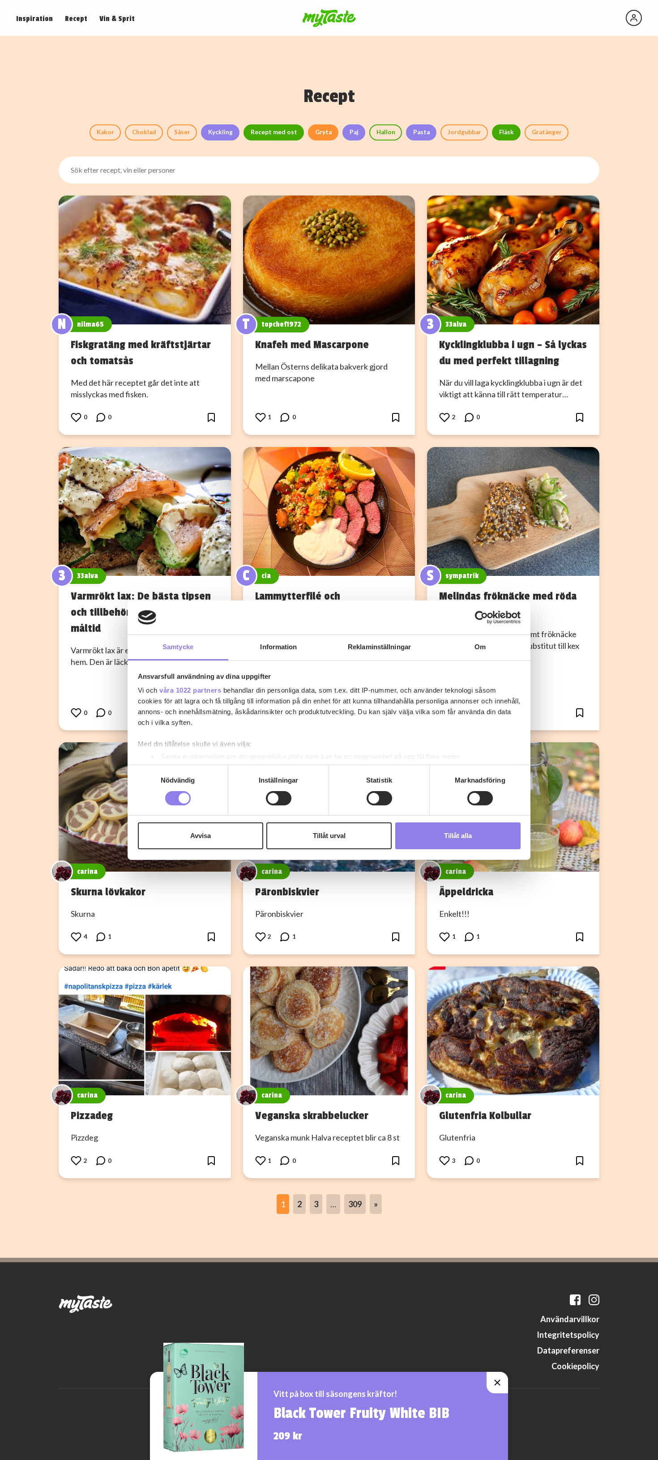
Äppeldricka (466, 891)
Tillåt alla (458, 835)
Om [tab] (480, 647)
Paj (354, 132)
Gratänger (547, 132)
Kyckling (220, 132)
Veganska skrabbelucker (311, 1115)
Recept (76, 18)
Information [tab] (278, 647)
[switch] (278, 798)
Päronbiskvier (287, 891)
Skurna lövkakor (108, 891)
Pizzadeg (92, 1115)
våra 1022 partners (190, 690)
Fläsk (506, 132)
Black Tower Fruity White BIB (361, 1413)
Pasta (421, 132)
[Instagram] (594, 1299)
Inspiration (34, 18)
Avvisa (200, 835)
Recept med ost (274, 132)
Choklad (144, 132)
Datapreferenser (568, 1350)
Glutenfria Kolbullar (485, 1115)
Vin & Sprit (117, 18)
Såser (182, 132)
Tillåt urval (329, 835)
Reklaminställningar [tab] (379, 647)
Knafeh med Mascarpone (312, 344)
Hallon (385, 132)
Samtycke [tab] (177, 647)
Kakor (105, 132)
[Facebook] (575, 1299)
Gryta (323, 132)
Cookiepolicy (575, 1366)
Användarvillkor (569, 1319)
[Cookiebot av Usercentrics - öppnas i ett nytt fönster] (481, 617)
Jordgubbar (464, 132)
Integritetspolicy (568, 1335)
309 (355, 1204)
